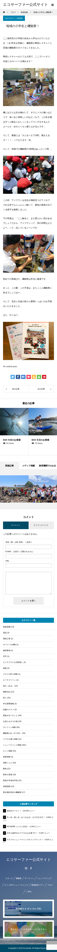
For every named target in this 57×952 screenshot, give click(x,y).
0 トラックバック (41, 525)
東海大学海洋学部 (10, 780)
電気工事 (6, 639)
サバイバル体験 (9, 645)
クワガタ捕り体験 (10, 739)
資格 (5, 668)
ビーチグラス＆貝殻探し (13, 662)
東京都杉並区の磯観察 (12, 792)
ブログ (50, 885)
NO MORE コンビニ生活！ (18, 826)
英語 (5, 633)
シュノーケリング (44, 878)
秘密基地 (6, 650)
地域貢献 (20, 18)
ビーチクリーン (9, 680)
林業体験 (6, 757)
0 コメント (15, 525)
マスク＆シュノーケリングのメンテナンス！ (25, 840)
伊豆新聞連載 (8, 704)
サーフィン (29, 878)
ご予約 (28, 892)
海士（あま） (8, 686)
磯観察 (18, 878)
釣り (5, 698)
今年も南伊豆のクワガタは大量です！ (22, 833)
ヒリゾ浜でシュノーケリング (16, 885)
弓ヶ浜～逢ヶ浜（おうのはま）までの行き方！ (26, 817)
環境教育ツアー (37, 885)
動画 (5, 769)
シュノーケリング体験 (12, 745)
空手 (5, 656)
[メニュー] (52, 4)
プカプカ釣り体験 (10, 674)
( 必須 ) (18, 542)
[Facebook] (31, 868)
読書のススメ (8, 710)
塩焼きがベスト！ (14, 811)
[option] (14, 431)
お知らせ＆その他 (10, 721)
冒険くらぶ (7, 763)
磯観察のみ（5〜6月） (12, 733)
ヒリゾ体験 (7, 751)
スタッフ (9, 878)
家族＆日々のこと (10, 715)
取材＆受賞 (7, 775)
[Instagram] (26, 868)
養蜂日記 (6, 692)
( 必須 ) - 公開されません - (19, 551)
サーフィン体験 (9, 727)
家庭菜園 (6, 627)
